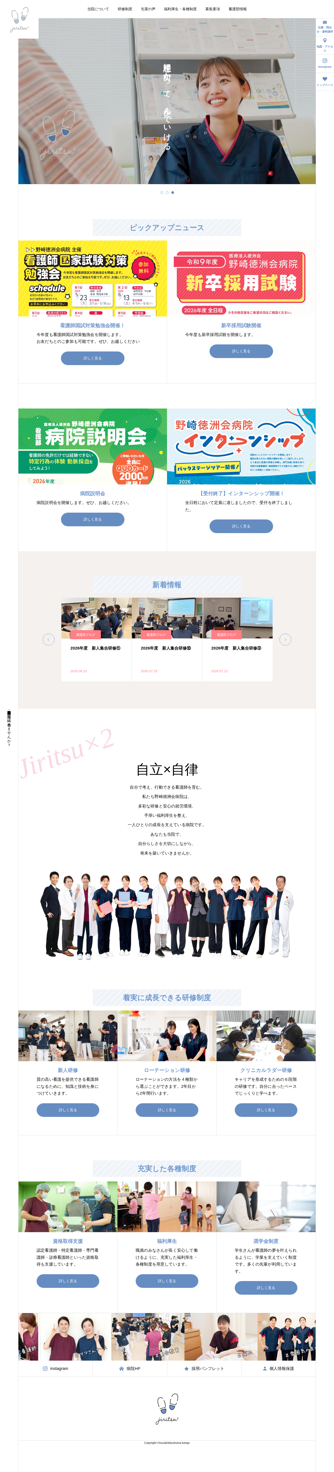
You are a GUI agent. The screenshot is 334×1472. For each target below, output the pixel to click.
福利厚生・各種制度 (180, 9)
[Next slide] (285, 639)
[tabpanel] (167, 101)
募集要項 (212, 9)
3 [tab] (172, 192)
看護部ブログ (85, 635)
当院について (98, 9)
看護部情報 (238, 9)
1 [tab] (161, 192)
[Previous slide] (49, 639)
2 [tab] (167, 192)
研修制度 (125, 9)
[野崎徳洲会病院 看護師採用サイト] (19, 19)
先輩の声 (148, 9)
